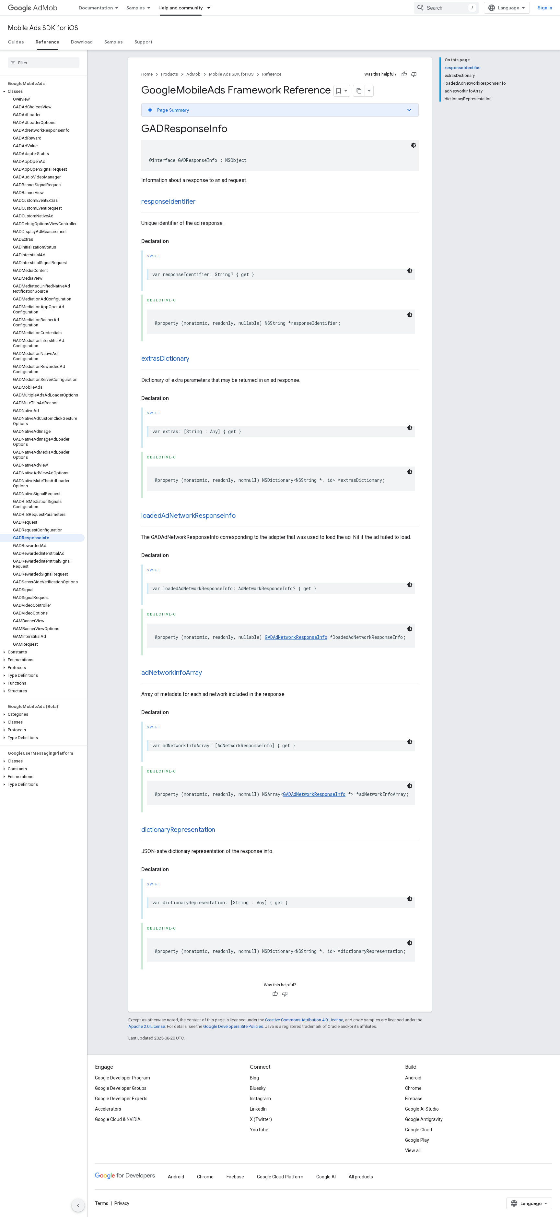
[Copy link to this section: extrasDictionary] (195, 359)
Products (169, 74)
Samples (135, 8)
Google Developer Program (122, 1077)
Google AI (326, 1176)
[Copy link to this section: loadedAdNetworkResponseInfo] (242, 516)
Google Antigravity (424, 1119)
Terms (101, 1203)
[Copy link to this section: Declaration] (175, 241)
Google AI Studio (422, 1109)
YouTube (259, 1129)
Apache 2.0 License (146, 1026)
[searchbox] (43, 62)
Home (147, 74)
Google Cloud (418, 1129)
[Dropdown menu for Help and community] (210, 8)
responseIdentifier (168, 202)
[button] (42, 91)
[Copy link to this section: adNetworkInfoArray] (208, 673)
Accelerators (108, 1109)
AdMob (45, 8)
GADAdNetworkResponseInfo (296, 637)
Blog (254, 1077)
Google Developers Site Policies (233, 1026)
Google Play (417, 1140)
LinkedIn (258, 1109)
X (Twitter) (261, 1119)
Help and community (180, 8)
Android (413, 1077)
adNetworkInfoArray (171, 673)
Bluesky (258, 1088)
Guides (16, 42)
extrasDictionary (165, 359)
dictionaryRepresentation (178, 830)
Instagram (260, 1098)
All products (361, 1176)
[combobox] (446, 8)
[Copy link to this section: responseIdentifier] (202, 202)
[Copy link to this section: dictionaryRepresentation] (221, 830)
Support (143, 42)
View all (413, 1150)
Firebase (414, 1098)
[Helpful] (404, 74)
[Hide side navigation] (78, 1205)
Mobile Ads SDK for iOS (43, 28)
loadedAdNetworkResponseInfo (188, 516)
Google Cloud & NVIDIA (118, 1119)
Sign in (545, 7)
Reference (47, 42)
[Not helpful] (414, 74)
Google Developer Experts (121, 1098)
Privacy (121, 1203)
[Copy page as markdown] (359, 90)
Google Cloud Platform (280, 1176)
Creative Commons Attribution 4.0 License (304, 1019)
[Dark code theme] (413, 145)
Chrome (413, 1088)
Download (82, 42)
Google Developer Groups (120, 1088)
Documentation (96, 8)
